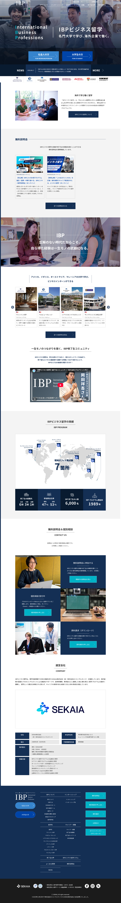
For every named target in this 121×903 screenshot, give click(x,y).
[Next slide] (108, 307)
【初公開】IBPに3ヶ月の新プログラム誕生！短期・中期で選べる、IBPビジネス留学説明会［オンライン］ (30, 180)
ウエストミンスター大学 (50, 850)
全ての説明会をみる (60, 206)
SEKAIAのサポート (50, 805)
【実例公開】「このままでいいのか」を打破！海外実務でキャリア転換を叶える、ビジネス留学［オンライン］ (60, 180)
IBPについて (44, 5)
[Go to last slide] (12, 307)
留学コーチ (50, 811)
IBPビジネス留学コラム (59, 2)
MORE (96, 70)
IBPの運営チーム (50, 808)
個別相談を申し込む (38, 612)
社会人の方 (76, 2)
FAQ (49, 2)
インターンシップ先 (70, 802)
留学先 (68, 5)
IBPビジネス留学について (83, 114)
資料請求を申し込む (83, 644)
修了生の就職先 (71, 832)
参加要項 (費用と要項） (50, 814)
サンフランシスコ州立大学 (50, 841)
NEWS (50, 870)
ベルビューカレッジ (50, 835)
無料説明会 (102, 5)
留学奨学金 (50, 819)
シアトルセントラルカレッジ (50, 838)
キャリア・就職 (79, 5)
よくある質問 (50, 864)
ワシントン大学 (50, 832)
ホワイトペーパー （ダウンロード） (96, 832)
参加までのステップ (50, 817)
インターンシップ (57, 5)
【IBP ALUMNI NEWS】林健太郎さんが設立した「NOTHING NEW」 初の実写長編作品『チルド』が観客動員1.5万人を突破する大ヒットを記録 (63, 70)
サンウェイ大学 (50, 852)
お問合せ (96, 823)
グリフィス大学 (50, 844)
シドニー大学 (50, 847)
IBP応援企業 (70, 838)
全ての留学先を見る (60, 335)
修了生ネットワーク (70, 835)
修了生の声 (91, 5)
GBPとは (50, 802)
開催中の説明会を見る (83, 579)
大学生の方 (95, 2)
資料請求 (96, 814)
